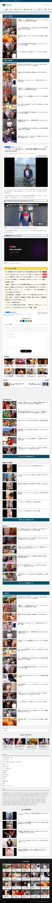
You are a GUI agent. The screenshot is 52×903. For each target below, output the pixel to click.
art (10, 793)
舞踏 (5, 804)
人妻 (28, 799)
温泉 (18, 802)
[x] (40, 156)
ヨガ (18, 799)
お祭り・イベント (6, 764)
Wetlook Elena (32, 153)
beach (21, 153)
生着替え (28, 802)
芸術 (9, 804)
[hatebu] (42, 156)
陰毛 (20, 804)
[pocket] (45, 156)
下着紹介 (23, 799)
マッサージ (11, 799)
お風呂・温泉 (5, 766)
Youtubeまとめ (6, 759)
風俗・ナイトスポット (7, 785)
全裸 (33, 799)
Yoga (15, 795)
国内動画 (5, 772)
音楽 (4, 783)
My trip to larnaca (15, 263)
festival (20, 793)
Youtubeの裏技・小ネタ (8, 757)
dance (14, 793)
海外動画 (8, 312)
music (42, 793)
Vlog (11, 795)
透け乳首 (16, 153)
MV (46, 793)
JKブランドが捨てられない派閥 (31, 793)
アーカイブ (6, 728)
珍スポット (5, 779)
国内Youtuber (6, 770)
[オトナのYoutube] (8, 5)
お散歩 (27, 795)
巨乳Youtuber (7, 802)
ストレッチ (18, 797)
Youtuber (21, 795)
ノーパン (30, 797)
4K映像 (5, 793)
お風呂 (32, 795)
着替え (33, 802)
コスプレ (6, 797)
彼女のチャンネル (13, 195)
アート (45, 795)
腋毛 (44, 802)
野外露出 (12, 153)
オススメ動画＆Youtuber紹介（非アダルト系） (12, 761)
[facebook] (39, 156)
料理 (14, 802)
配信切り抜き (5, 781)
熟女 (22, 802)
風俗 (35, 804)
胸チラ (39, 802)
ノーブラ (7, 153)
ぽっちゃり (38, 795)
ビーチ (24, 153)
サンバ (11, 797)
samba (5, 795)
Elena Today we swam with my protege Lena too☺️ (24, 227)
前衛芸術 (38, 799)
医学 (43, 799)
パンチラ (43, 797)
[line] (44, 156)
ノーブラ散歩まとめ (7, 768)
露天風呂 (25, 804)
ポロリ (5, 799)
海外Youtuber (13, 312)
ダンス (24, 797)
